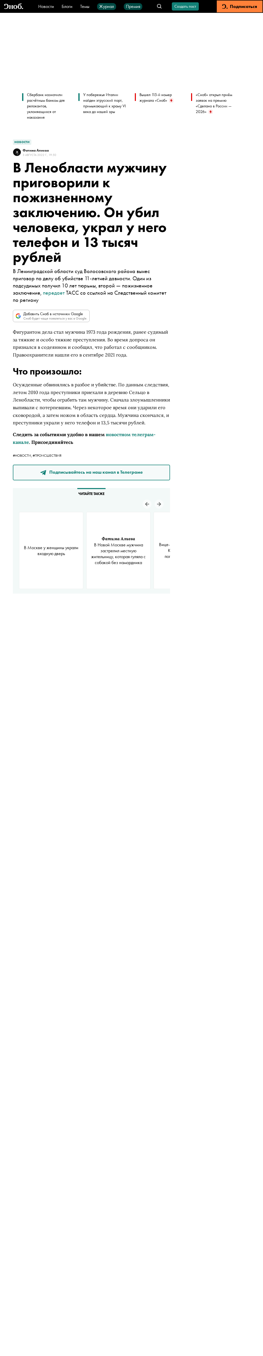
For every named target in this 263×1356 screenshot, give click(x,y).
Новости (46, 6)
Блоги (67, 6)
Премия (133, 6)
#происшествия (47, 455)
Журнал (106, 6)
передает (54, 292)
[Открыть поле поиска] (159, 6)
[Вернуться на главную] (13, 6)
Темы (84, 6)
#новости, (23, 455)
